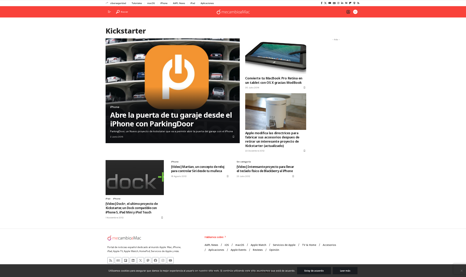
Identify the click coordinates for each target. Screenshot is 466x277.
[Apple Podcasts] (354, 3)
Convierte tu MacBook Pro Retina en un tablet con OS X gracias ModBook (273, 80)
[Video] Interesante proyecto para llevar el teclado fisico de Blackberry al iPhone (265, 169)
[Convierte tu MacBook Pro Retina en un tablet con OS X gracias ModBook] (275, 56)
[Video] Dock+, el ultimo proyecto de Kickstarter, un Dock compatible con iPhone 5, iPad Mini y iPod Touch (132, 208)
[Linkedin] (133, 260)
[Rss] (358, 3)
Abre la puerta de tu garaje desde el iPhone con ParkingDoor (171, 119)
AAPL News (179, 3)
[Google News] (334, 3)
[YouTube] (329, 3)
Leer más (345, 270)
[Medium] (346, 3)
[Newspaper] (118, 260)
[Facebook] (321, 3)
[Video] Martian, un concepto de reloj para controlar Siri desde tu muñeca (197, 169)
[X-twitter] (140, 260)
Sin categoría (244, 161)
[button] (122, 12)
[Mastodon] (148, 260)
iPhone (163, 3)
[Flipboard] (350, 3)
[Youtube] (170, 260)
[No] (461, 270)
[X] (325, 3)
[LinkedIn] (342, 3)
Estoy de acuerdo (314, 270)
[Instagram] (338, 3)
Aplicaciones (207, 3)
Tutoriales (137, 3)
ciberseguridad (118, 3)
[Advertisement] (336, 97)
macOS (151, 3)
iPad (192, 3)
